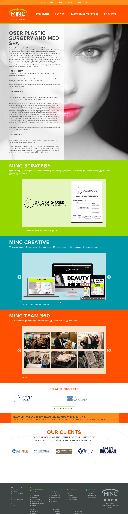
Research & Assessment (38, 494)
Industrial (57, 511)
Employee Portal (110, 503)
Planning (34, 505)
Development (35, 495)
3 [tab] (67, 303)
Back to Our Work (64, 409)
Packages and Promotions (84, 14)
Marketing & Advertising (38, 503)
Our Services (42, 14)
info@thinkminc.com (49, 2)
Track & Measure (72, 499)
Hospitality (79, 511)
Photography (54, 499)
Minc (110, 492)
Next (109, 277)
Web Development (55, 495)
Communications (36, 499)
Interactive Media (55, 497)
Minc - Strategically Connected (18, 14)
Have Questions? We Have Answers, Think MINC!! (60, 418)
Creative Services (72, 494)
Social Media (54, 501)
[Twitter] (81, 2)
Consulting (34, 492)
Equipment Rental (92, 497)
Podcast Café (91, 494)
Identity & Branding (37, 501)
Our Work (60, 14)
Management (71, 492)
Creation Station (92, 495)
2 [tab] (64, 303)
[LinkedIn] (86, 2)
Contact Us (110, 14)
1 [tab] (61, 303)
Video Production (55, 492)
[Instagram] (84, 2)
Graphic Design (55, 494)
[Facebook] (79, 2)
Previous (19, 277)
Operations (34, 497)
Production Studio (92, 492)
